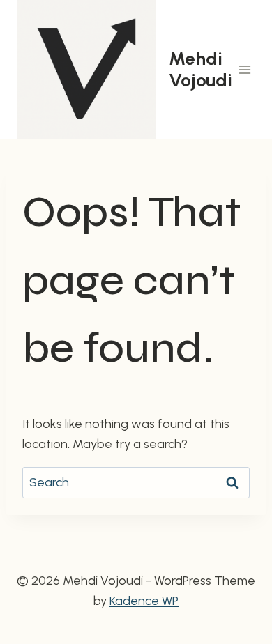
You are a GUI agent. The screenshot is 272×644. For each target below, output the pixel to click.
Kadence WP (144, 600)
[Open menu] (245, 69)
